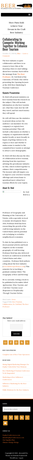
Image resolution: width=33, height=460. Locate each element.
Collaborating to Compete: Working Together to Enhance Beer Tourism (15, 44)
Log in (21, 458)
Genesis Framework (20, 455)
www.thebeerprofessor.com (14, 266)
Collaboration (7, 304)
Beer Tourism (17, 302)
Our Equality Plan (9, 440)
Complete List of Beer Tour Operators (16, 354)
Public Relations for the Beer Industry (16, 390)
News (14, 299)
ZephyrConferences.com (11, 435)
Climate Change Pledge (11, 442)
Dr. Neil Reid (17, 304)
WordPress (14, 458)
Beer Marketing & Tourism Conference (16, 6)
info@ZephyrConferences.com (13, 437)
